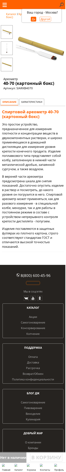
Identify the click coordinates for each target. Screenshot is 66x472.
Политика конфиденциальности (33, 379)
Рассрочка (33, 368)
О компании (33, 442)
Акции (33, 317)
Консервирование (33, 328)
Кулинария (33, 419)
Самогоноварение (33, 322)
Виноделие (33, 414)
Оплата (33, 357)
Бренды (33, 448)
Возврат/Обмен (33, 374)
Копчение (33, 334)
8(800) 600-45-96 (36, 275)
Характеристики (31, 101)
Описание (9, 101)
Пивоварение (33, 408)
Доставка (33, 362)
